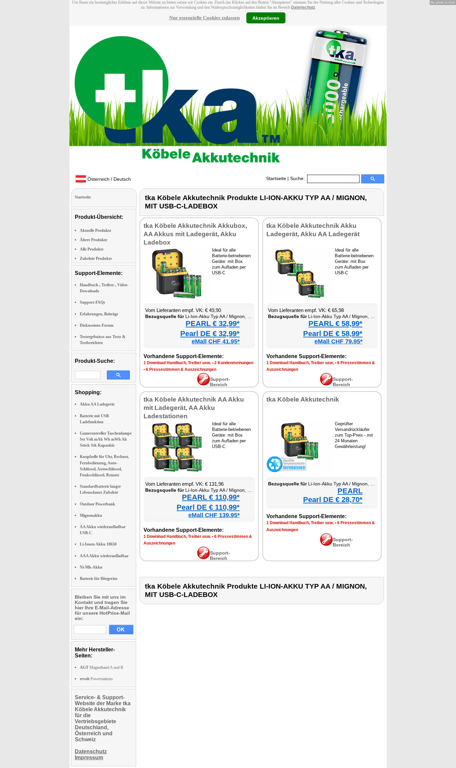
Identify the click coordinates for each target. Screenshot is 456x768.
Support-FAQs (92, 302)
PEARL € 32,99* (213, 323)
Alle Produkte (91, 249)
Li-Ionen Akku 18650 (98, 544)
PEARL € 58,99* (335, 323)
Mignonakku (91, 515)
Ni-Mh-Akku (91, 567)
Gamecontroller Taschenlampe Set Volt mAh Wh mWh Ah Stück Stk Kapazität (106, 439)
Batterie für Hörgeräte (99, 578)
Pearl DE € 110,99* (208, 507)
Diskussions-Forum (96, 325)
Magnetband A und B (101, 667)
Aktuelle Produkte (95, 230)
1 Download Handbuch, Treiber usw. (177, 362)
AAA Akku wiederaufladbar (104, 556)
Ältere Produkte (93, 240)
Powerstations (96, 678)
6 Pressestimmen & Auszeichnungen (181, 369)
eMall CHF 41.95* (216, 341)
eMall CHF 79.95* (338, 341)
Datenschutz (303, 7)
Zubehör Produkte (96, 258)
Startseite (276, 178)
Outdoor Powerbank (97, 504)
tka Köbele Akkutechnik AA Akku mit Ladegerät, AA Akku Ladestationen (194, 408)
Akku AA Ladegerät (97, 404)
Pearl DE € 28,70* (333, 499)
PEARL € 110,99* (211, 497)
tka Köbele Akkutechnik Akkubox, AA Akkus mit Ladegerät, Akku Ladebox (195, 234)
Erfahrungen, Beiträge (99, 314)
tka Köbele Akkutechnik (302, 399)
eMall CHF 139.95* (214, 515)
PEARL (350, 491)
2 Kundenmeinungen (233, 362)
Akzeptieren (265, 17)
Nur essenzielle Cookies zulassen (204, 17)
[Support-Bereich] (203, 384)
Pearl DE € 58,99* (333, 333)
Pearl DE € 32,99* (210, 333)
